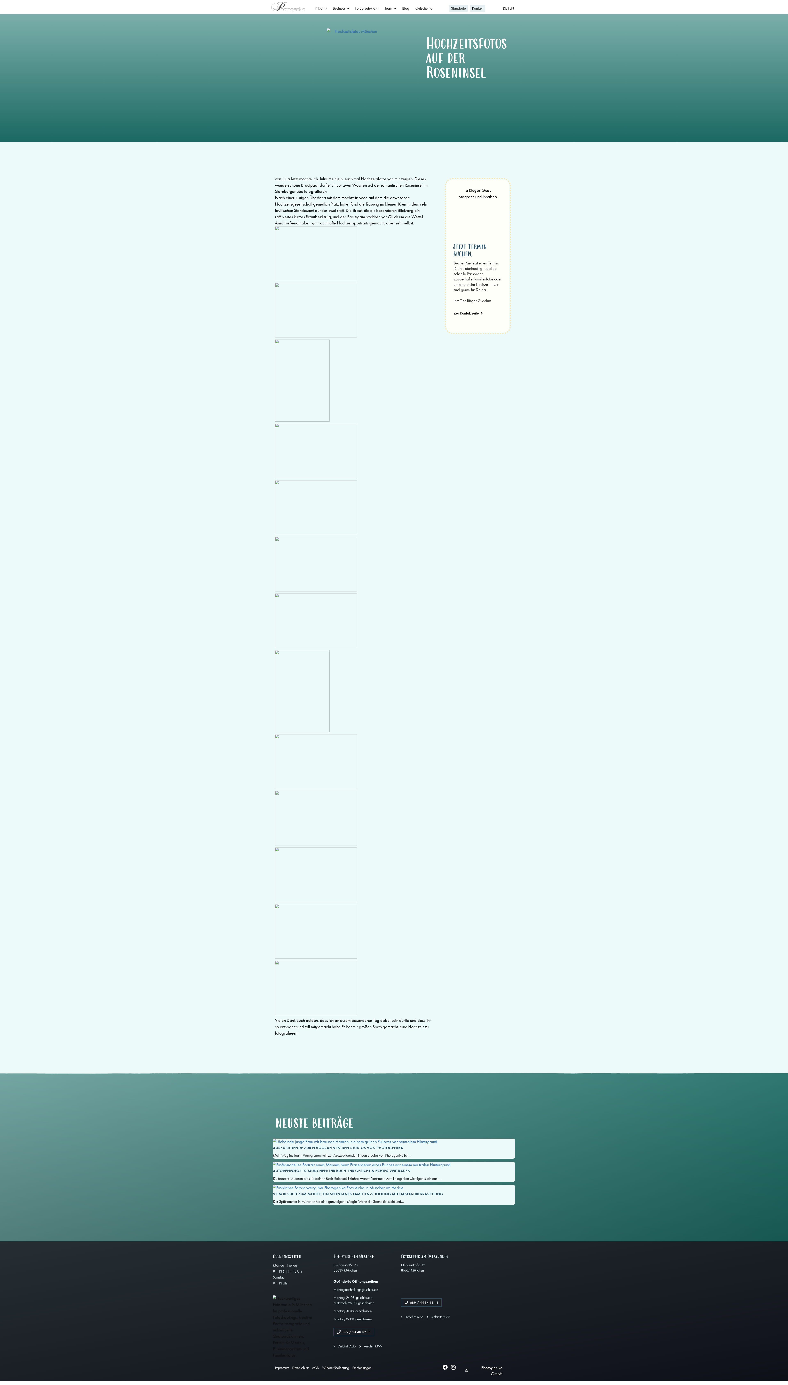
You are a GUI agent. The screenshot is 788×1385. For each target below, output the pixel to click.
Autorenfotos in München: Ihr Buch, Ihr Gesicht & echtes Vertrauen (342, 1171)
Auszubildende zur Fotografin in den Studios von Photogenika (338, 1148)
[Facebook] (445, 1367)
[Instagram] (453, 1367)
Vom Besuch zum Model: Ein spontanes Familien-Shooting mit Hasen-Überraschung (358, 1194)
